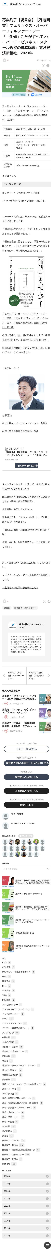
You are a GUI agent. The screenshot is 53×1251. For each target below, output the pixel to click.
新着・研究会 (9, 1121)
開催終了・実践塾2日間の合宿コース (20, 1149)
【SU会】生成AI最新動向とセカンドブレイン (32, 947)
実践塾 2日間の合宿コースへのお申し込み (27, 763)
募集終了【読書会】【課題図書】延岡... (37, 675)
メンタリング (10, 1032)
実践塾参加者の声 (11, 1074)
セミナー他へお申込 (27, 748)
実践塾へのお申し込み (26, 777)
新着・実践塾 (9, 1093)
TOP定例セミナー (11, 1004)
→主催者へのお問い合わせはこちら (20, 587)
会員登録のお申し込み (26, 791)
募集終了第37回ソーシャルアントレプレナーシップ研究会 (32, 921)
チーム (7, 1018)
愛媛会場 (8, 1079)
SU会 (6, 995)
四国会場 (8, 1056)
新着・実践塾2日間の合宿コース (18, 1098)
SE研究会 (8, 990)
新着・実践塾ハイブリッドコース (18, 1107)
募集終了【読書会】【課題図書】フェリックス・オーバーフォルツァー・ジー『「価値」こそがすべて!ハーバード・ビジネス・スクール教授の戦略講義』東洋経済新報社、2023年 (26, 36)
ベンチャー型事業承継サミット (17, 1028)
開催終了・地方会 (12, 1145)
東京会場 (8, 1126)
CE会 (6, 962)
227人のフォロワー (9, 836)
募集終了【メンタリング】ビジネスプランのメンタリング (19, 711)
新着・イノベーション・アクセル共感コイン (23, 1084)
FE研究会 (8, 981)
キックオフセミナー (12, 1014)
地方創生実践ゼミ (11, 1070)
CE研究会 (8, 967)
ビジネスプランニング (14, 1023)
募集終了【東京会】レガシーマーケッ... (16, 675)
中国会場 (8, 1037)
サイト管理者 (17, 813)
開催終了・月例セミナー (25, 607)
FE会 (6, 976)
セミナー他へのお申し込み (28, 465)
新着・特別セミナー (12, 1117)
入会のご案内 (28, 562)
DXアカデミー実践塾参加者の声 (18, 971)
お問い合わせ (26, 804)
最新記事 (5, 863)
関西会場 (8, 1163)
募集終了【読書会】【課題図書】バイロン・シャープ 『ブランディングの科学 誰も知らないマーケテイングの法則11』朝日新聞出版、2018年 (32, 910)
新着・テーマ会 (10, 1088)
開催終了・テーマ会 (13, 1140)
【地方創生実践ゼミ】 (25, 932)
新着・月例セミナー (12, 1112)
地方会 (6, 1060)
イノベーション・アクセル (23, 823)
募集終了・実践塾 (12, 1046)
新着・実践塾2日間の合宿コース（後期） (22, 1103)
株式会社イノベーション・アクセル (25, 4)
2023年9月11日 (44, 60)
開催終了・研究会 (11, 1159)
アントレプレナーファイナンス (17, 1009)
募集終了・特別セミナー (14, 1051)
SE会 (6, 985)
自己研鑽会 (8, 1131)
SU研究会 (8, 999)
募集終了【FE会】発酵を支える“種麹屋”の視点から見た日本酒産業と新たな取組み (32, 883)
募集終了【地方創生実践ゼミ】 (29, 893)
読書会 (7, 607)
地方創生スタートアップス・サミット (20, 1065)
